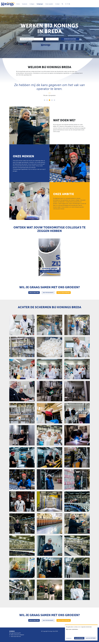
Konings (12, 631)
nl (69, 4)
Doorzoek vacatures (70, 39)
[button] (44, 100)
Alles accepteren (91, 638)
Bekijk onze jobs (34, 292)
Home (18, 4)
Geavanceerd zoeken (70, 41)
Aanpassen (69, 638)
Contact (57, 4)
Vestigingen (40, 4)
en (66, 4)
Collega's (31, 4)
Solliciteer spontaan (63, 292)
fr (67, 4)
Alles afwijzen (79, 638)
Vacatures (24, 4)
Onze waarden (49, 4)
